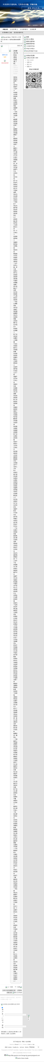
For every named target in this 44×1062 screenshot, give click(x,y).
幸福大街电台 (30, 48)
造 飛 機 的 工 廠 (7, 32)
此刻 (28, 66)
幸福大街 (14, 37)
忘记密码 (12, 1033)
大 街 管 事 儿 (14, 29)
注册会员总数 (30, 58)
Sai (33, 1044)
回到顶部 (3, 1032)
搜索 (27, 37)
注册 (41, 25)
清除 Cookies (8, 1047)
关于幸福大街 (17, 1041)
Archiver (22, 1047)
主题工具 (19, 45)
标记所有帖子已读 (31, 51)
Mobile (27, 1047)
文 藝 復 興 (33, 29)
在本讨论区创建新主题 (9, 990)
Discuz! (16, 1044)
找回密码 (35, 25)
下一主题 (17, 987)
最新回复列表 (30, 44)
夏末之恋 (4, 55)
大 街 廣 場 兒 (24, 29)
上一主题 (10, 987)
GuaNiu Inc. (16, 1047)
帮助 (23, 1041)
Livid (29, 1044)
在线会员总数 (30, 55)
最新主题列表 (30, 41)
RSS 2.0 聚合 (30, 39)
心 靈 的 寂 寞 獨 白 (13, 1032)
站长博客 (28, 1041)
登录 (29, 25)
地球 (5, 57)
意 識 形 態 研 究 (18, 32)
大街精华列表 (30, 46)
